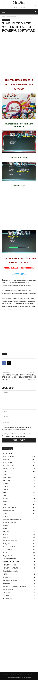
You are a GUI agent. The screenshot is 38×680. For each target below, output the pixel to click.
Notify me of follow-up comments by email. (17, 434)
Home (3, 16)
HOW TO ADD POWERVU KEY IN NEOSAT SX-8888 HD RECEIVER (27, 377)
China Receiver (11, 16)
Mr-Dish (6, 674)
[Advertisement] (19, 55)
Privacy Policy (30, 674)
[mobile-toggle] (3, 11)
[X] (9, 363)
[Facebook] (4, 363)
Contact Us (21, 674)
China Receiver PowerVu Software (17, 354)
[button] (35, 11)
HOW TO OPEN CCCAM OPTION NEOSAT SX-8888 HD (10, 377)
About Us (13, 674)
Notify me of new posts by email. (14, 436)
